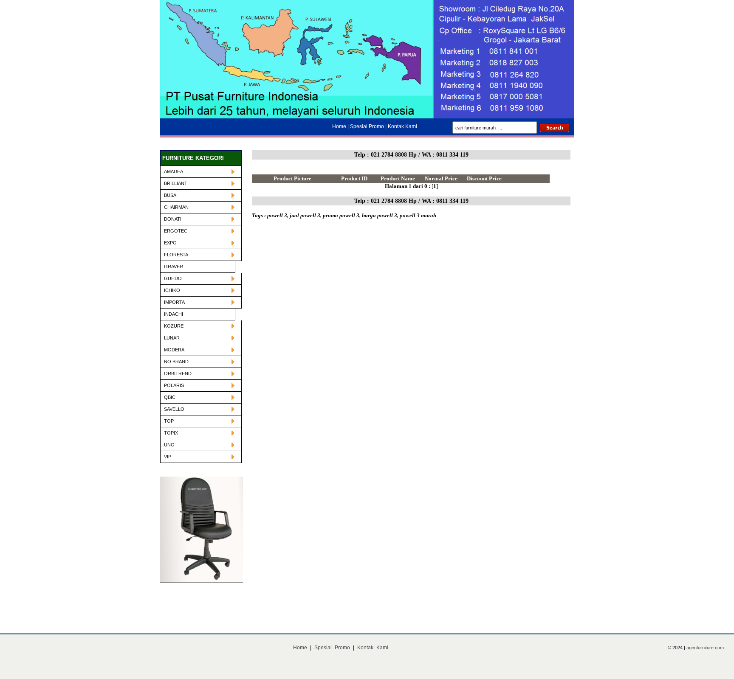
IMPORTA (174, 302)
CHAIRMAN (176, 207)
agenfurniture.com (705, 647)
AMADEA (173, 171)
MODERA (174, 349)
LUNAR (172, 337)
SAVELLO (174, 409)
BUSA (170, 195)
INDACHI (173, 314)
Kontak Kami (372, 648)
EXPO (170, 242)
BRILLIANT (175, 183)
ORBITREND (178, 373)
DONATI (172, 219)
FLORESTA (176, 254)
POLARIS (174, 385)
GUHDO (173, 278)
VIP (167, 456)
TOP (169, 421)
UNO (169, 444)
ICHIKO (172, 290)
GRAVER (173, 266)
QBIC (169, 397)
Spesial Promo (332, 648)
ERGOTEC (175, 230)
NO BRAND (176, 361)
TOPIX (171, 432)
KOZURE (174, 325)
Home (300, 648)
